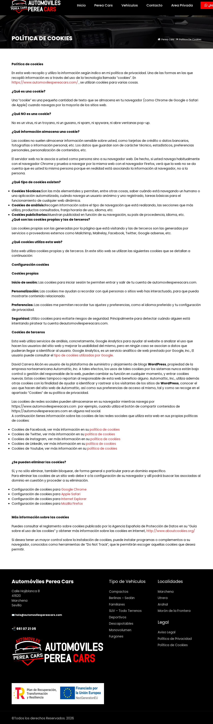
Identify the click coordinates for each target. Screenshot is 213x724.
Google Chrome (74, 489)
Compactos (118, 591)
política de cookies (105, 429)
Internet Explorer (74, 499)
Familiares (117, 604)
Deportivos (117, 617)
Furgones (116, 636)
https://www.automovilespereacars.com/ (45, 82)
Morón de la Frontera (174, 611)
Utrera (163, 598)
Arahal (163, 604)
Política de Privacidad (175, 638)
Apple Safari (70, 494)
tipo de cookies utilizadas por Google (83, 355)
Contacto (154, 5)
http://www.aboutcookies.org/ (170, 531)
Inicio (81, 5)
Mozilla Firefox (72, 503)
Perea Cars (103, 5)
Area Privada (182, 5)
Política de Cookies (173, 645)
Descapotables (121, 623)
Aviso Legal (166, 632)
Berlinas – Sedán (122, 598)
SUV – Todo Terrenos (125, 611)
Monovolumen (120, 630)
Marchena (166, 591)
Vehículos (129, 5)
